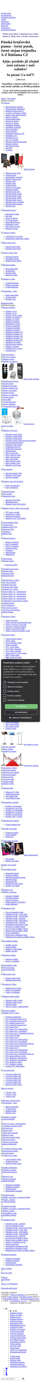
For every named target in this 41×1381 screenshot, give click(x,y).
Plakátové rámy (6, 534)
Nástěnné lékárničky (10, 1183)
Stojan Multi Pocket (12, 222)
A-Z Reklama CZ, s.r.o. (18, 1316)
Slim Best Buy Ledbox (11, 580)
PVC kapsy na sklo (12, 512)
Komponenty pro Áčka (13, 808)
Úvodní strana (6, 13)
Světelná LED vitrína (10, 587)
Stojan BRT (7, 400)
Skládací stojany (8, 359)
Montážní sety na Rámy (14, 812)
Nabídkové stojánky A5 (14, 334)
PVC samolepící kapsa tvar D (16, 1021)
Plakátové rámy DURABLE (13, 482)
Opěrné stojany (10, 175)
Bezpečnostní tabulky (10, 1166)
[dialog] (20, 690)
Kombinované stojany (11, 381)
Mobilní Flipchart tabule (14, 884)
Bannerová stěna (11, 275)
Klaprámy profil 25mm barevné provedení (20, 441)
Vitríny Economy (11, 620)
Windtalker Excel (11, 138)
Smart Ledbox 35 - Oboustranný (14, 598)
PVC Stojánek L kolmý (13, 1064)
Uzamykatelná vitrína (10, 522)
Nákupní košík (15, 1376)
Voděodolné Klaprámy (13, 449)
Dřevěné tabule (29, 169)
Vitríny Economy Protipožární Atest (18, 623)
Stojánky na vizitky (12, 320)
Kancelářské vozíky (10, 965)
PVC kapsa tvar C (12, 1027)
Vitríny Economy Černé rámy (16, 625)
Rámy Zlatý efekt (11, 459)
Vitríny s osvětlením (12, 992)
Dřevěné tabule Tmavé (13, 200)
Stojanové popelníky (12, 1200)
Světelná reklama (7, 612)
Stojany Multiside (9, 404)
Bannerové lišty (8, 529)
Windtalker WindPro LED (14, 134)
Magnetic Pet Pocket (12, 500)
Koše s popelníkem (12, 933)
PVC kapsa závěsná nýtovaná (16, 1046)
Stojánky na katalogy (13, 318)
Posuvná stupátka (9, 1011)
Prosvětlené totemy (12, 259)
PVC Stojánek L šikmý (13, 1062)
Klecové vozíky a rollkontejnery (17, 1007)
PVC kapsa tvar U (12, 1048)
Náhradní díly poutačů (11, 821)
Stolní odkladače (11, 904)
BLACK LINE (6, 1288)
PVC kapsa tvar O (12, 1037)
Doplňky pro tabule (10, 829)
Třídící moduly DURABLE (15, 902)
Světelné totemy (8, 603)
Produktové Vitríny (10, 984)
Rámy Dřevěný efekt (12, 455)
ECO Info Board (11, 220)
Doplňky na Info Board (13, 815)
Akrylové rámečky (12, 477)
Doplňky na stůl (11, 945)
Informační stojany (9, 210)
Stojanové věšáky (11, 959)
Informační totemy (12, 257)
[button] (20, 717)
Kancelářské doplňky (10, 941)
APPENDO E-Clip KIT (14, 237)
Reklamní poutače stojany (30, 1314)
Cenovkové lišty (8, 1070)
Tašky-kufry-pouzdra (10, 841)
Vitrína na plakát (11, 645)
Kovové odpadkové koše (14, 912)
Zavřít (14, 1326)
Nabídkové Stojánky (12, 330)
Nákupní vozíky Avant (13, 1002)
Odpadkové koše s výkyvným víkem (18, 1243)
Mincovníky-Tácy (9, 243)
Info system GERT (12, 726)
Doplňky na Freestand (13, 806)
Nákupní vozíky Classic (14, 1000)
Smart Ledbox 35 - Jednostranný (14, 596)
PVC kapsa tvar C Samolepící (16, 1031)
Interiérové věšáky (9, 955)
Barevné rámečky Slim (13, 473)
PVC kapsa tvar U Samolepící (16, 1052)
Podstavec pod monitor (13, 949)
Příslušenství (9, 555)
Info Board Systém (12, 146)
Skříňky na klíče (11, 951)
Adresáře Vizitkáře (12, 896)
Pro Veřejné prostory (8, 1217)
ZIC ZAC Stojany (9, 357)
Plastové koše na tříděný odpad (16, 931)
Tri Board (8, 150)
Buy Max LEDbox (9, 582)
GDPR (3, 19)
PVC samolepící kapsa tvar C (16, 1019)
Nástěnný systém (9, 279)
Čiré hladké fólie (11, 796)
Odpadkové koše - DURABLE (16, 920)
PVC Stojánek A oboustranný (16, 1060)
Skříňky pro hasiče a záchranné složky (16, 1213)
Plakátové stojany (11, 144)
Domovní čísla (8, 777)
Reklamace (5, 22)
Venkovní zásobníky (12, 326)
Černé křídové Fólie (12, 798)
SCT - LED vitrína (12, 647)
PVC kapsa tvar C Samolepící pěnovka (19, 1033)
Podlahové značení (9, 751)
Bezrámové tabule (11, 190)
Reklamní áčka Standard (14, 107)
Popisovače (9, 837)
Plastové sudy (8, 1146)
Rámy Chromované (12, 457)
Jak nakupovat (6, 15)
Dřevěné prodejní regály (11, 1116)
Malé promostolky (12, 295)
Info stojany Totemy (10, 768)
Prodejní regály (10, 186)
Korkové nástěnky (12, 875)
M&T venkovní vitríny (13, 657)
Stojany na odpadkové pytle (15, 1258)
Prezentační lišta (11, 882)
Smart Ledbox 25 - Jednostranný (14, 592)
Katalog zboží (15, 1374)
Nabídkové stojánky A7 (14, 338)
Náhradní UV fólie (12, 792)
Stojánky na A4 (11, 311)
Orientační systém (7, 784)
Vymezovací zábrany (31, 766)
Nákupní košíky (11, 1004)
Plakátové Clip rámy (10, 430)
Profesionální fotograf (10, 1314)
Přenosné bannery (9, 538)
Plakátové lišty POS (10, 527)
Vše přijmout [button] (21, 706)
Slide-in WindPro (11, 129)
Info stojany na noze (12, 226)
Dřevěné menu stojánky (14, 204)
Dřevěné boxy (10, 206)
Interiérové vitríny (9, 617)
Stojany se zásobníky (10, 395)
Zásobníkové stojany (12, 324)
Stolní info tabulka (12, 722)
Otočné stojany (8, 384)
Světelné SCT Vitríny (10, 589)
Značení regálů (10, 728)
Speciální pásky (8, 1169)
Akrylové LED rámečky (11, 610)
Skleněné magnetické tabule (15, 877)
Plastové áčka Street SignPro (15, 115)
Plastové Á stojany (12, 121)
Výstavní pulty (10, 297)
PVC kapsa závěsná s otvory (15, 1056)
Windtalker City (11, 136)
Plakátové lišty (10, 183)
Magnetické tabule (12, 873)
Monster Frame (8, 561)
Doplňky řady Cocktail (13, 817)
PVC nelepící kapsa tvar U (15, 1023)
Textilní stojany (8, 397)
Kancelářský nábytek (8, 1231)
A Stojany (6, 103)
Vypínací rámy (8, 525)
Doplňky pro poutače (8, 865)
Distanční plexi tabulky (11, 772)
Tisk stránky (11, 99)
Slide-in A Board (11, 117)
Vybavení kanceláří (8, 970)
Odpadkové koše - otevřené (15, 918)
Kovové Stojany (8, 355)
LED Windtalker (9, 605)
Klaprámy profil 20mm (13, 436)
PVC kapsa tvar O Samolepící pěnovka (19, 1044)
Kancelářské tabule (9, 869)
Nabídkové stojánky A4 (14, 332)
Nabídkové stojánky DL (14, 340)
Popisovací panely (12, 833)
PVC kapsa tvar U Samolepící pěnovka (19, 1054)
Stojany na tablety (9, 747)
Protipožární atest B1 (12, 447)
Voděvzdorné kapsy (12, 794)
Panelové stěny (10, 273)
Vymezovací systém (10, 1171)
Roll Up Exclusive (12, 546)
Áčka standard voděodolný (15, 109)
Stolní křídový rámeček (13, 177)
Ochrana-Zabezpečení (9, 1187)
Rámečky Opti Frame (13, 465)
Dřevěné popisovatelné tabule (16, 142)
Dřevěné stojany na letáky (14, 202)
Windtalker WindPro (12, 125)
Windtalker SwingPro (13, 127)
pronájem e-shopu (26, 1312)
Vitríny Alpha (10, 641)
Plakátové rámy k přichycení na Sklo (16, 508)
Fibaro (5, 1293)
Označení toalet (8, 779)
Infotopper (6, 532)
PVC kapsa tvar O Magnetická (16, 1039)
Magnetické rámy (9, 496)
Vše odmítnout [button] (21, 712)
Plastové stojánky (9, 307)
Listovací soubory (11, 900)
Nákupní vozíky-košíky (11, 996)
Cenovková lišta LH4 (13, 1080)
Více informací (15, 677)
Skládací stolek (10, 1126)
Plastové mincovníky (12, 247)
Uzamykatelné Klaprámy (14, 443)
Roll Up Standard (11, 544)
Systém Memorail (11, 287)
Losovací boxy (10, 351)
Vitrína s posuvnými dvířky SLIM (17, 631)
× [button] (36, 662)
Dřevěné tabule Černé (13, 196)
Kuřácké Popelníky (8, 1196)
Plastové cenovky (30, 1104)
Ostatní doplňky (11, 835)
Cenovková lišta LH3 (13, 1078)
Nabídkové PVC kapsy (13, 348)
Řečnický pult (10, 181)
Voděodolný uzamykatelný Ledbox (15, 601)
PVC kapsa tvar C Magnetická (16, 1029)
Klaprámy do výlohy (12, 514)
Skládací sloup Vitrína (13, 261)
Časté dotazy (5, 28)
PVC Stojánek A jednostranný (16, 1058)
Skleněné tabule (11, 880)
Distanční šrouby (9, 492)
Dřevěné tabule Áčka (13, 173)
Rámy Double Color (12, 463)
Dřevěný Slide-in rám (13, 179)
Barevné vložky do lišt (13, 1085)
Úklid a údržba (6, 1284)
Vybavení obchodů (7, 1134)
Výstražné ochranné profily (12, 1141)
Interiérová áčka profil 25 (14, 111)
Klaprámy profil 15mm (13, 434)
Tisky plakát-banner (31, 855)
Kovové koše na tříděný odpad (16, 929)
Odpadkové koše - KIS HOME (16, 916)
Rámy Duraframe (11, 487)
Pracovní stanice (8, 968)
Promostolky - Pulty (10, 291)
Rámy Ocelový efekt (12, 461)
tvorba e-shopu (12, 1312)
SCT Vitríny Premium (13, 649)
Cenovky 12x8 (10, 1110)
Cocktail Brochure (12, 283)
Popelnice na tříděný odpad (15, 927)
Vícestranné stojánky (12, 328)
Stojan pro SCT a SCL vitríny (16, 653)
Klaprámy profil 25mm (13, 439)
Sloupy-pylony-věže (10, 253)
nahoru (3, 99)
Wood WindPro (11, 132)
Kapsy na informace (12, 485)
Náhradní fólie (8, 788)
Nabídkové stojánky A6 (14, 336)
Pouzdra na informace (13, 1017)
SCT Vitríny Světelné (13, 651)
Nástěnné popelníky (12, 1202)
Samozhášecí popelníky (13, 1206)
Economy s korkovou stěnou (15, 627)
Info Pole (8, 148)
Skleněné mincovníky (13, 249)
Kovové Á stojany (12, 123)
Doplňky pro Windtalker (14, 810)
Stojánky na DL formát (13, 316)
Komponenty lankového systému (17, 239)
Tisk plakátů (9, 859)
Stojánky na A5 (11, 313)
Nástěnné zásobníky (12, 322)
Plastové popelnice (9, 1194)
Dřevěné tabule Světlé (13, 198)
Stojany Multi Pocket (10, 388)
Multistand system (11, 224)
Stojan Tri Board (11, 218)
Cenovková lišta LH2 (13, 1076)
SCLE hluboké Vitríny (13, 643)
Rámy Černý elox (11, 453)
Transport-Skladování (8, 1159)
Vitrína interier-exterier (13, 639)
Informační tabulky (9, 775)
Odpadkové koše (9, 908)
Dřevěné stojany (8, 393)
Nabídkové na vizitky (13, 342)
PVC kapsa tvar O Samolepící (16, 1042)
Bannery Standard (11, 542)
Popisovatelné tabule (12, 119)
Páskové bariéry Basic (13, 1179)
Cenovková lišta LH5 (13, 1082)
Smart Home (5, 1295)
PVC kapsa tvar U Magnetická (16, 1050)
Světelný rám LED (9, 585)
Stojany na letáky (7, 426)
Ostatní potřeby (11, 947)
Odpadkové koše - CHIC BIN (16, 914)
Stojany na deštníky (12, 961)
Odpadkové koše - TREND (15, 923)
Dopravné (4, 26)
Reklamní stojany (7, 303)
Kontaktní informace (8, 30)
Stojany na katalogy (10, 390)
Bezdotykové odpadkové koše (16, 935)
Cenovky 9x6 (10, 1112)
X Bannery (9, 550)
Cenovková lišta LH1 (13, 1074)
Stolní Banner (10, 552)
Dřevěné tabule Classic (13, 194)
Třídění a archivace (10, 892)
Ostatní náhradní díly (12, 825)
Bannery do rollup (12, 861)
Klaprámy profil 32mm (13, 445)
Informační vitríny (16, 1339)
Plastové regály (8, 1150)
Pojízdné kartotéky (12, 898)
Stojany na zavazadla (13, 188)
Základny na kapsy (12, 346)
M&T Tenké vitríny (12, 655)
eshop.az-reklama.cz (17, 1310)
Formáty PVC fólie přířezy (15, 1066)
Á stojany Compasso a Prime (15, 113)
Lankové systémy (9, 233)
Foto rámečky (8, 469)
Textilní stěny (10, 271)
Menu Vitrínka (8, 749)
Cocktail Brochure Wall (11, 406)
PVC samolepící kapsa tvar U (16, 1025)
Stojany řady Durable (31, 379)
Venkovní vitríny (9, 635)
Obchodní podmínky (8, 17)
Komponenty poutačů (10, 802)
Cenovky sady (10, 1108)
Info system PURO (12, 724)
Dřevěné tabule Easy (12, 192)
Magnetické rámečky (12, 516)
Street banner (7, 559)
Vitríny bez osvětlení (12, 990)
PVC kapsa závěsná (12, 1035)
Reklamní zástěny (9, 265)
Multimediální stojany (18, 1341)
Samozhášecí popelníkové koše (16, 925)
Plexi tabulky (7, 494)
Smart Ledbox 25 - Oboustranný (14, 594)
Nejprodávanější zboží (9, 1304)
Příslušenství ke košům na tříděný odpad (19, 937)
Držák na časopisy (12, 285)
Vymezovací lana (11, 1177)
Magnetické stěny (11, 269)
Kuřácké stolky (10, 1204)
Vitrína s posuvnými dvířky (15, 629)
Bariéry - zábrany (9, 1215)
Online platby (6, 24)
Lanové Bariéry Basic (13, 1175)
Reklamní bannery (7, 576)
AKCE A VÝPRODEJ (9, 1299)
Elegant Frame (10, 451)
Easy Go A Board (11, 140)
